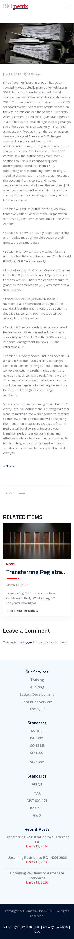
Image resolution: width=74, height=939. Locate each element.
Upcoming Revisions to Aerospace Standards (37, 875)
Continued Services (37, 702)
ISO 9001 (37, 738)
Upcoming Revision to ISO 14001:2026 (37, 857)
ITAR (37, 793)
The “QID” (37, 709)
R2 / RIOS (37, 808)
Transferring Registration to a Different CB (37, 839)
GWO (37, 815)
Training (37, 679)
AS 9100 (37, 731)
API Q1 (37, 784)
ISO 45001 (37, 762)
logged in (30, 642)
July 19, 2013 (12, 74)
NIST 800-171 (37, 800)
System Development (37, 694)
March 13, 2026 (17, 584)
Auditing (37, 687)
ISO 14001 (37, 753)
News (10, 466)
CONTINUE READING (22, 611)
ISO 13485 (37, 745)
